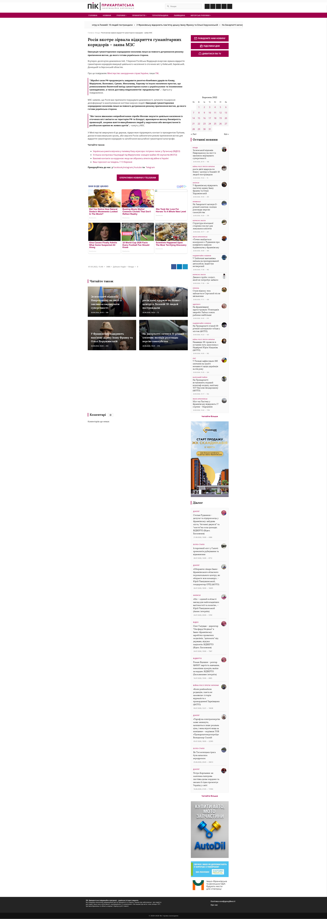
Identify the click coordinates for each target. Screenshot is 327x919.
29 (199, 129)
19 (220, 118)
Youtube (138, 167)
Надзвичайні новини (202, 256)
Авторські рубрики (200, 15)
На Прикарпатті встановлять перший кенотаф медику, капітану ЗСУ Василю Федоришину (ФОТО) (205, 385)
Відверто (197, 658)
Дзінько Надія (119, 266)
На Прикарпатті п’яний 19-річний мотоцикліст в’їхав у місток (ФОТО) (206, 328)
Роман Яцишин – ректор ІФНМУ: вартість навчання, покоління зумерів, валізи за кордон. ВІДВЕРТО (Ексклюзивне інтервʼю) (206, 668)
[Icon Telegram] (224, 6)
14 (193, 118)
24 (210, 123)
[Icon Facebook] (207, 6)
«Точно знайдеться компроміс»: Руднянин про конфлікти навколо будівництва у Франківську (206, 243)
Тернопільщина (160, 15)
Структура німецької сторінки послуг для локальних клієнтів (203, 226)
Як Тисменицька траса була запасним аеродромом (204, 755)
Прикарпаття (139, 15)
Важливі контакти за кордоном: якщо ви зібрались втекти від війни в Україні (130, 158)
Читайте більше (210, 416)
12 (220, 112)
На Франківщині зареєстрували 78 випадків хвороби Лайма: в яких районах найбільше (206, 311)
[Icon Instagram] (212, 6)
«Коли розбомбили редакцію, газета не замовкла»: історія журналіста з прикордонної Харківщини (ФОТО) (206, 697)
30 (204, 129)
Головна (92, 15)
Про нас (214, 905)
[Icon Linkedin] (218, 6)
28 (193, 129)
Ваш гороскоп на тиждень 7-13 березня (112, 162)
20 (226, 118)
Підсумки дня (211, 46)
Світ (194, 358)
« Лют (193, 134)
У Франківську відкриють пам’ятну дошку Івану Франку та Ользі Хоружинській (145, 25)
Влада (97, 33)
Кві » (226, 134)
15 (199, 118)
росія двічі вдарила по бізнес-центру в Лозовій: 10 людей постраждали (161, 304)
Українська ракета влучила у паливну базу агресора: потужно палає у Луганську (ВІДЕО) (136, 151)
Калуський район (200, 377)
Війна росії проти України (204, 166)
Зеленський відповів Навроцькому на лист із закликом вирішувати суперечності (204, 154)
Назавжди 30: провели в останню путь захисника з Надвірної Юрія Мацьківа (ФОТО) (205, 346)
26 (220, 123)
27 (226, 123)
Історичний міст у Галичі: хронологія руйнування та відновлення (206, 551)
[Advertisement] (125, 382)
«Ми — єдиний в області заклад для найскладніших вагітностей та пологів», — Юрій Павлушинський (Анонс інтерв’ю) (206, 605)
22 (199, 123)
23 (204, 123)
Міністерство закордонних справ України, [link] (128, 73)
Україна (196, 288)
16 (204, 118)
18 (215, 118)
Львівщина (179, 15)
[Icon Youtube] (229, 6)
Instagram (128, 167)
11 (215, 112)
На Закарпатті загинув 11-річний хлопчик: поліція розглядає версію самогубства (231, 25)
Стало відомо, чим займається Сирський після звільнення (206, 293)
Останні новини (205, 140)
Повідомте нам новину (211, 38)
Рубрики (121, 15)
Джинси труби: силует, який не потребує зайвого (205, 278)
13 (226, 112)
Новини (107, 15)
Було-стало (199, 544)
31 (210, 129)
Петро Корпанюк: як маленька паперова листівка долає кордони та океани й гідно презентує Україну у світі (206, 779)
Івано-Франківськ (200, 237)
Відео (195, 622)
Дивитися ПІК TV (211, 53)
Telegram (150, 167)
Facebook (117, 167)
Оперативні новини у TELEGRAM (137, 177)
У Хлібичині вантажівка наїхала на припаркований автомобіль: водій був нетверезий (206, 262)
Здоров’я (196, 304)
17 (210, 118)
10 (210, 112)
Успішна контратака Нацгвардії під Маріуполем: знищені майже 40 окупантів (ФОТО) (135, 154)
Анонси (196, 183)
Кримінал (197, 202)
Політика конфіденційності (223, 901)
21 (193, 123)
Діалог (198, 503)
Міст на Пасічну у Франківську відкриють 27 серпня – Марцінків (205, 404)
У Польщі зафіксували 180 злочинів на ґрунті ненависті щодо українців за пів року (205, 365)
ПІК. (157, 73)
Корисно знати (199, 220)
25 (215, 123)
